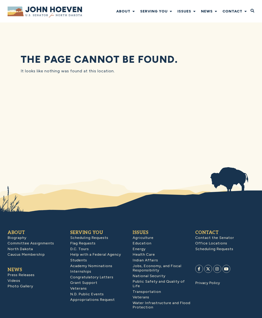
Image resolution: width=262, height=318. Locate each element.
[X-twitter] (208, 269)
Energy (139, 249)
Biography (17, 237)
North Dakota (20, 249)
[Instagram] (217, 269)
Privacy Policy (207, 283)
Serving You (154, 11)
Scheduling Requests (89, 237)
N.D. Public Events (87, 294)
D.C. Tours (79, 249)
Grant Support (83, 282)
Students (78, 260)
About (123, 11)
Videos (14, 280)
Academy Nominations (91, 266)
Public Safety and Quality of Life (159, 283)
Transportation (147, 291)
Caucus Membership (26, 254)
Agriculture (143, 237)
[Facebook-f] (199, 269)
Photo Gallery (20, 286)
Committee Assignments (31, 243)
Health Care (144, 254)
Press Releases (21, 275)
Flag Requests (83, 243)
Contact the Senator (214, 237)
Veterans (78, 288)
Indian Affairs (145, 260)
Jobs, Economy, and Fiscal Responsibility (157, 268)
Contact (232, 11)
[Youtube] (226, 269)
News (207, 11)
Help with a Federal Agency (95, 254)
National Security (149, 276)
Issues (184, 11)
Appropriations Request (92, 299)
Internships (80, 271)
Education (142, 243)
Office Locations (211, 243)
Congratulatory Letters (91, 277)
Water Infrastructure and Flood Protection (161, 305)
